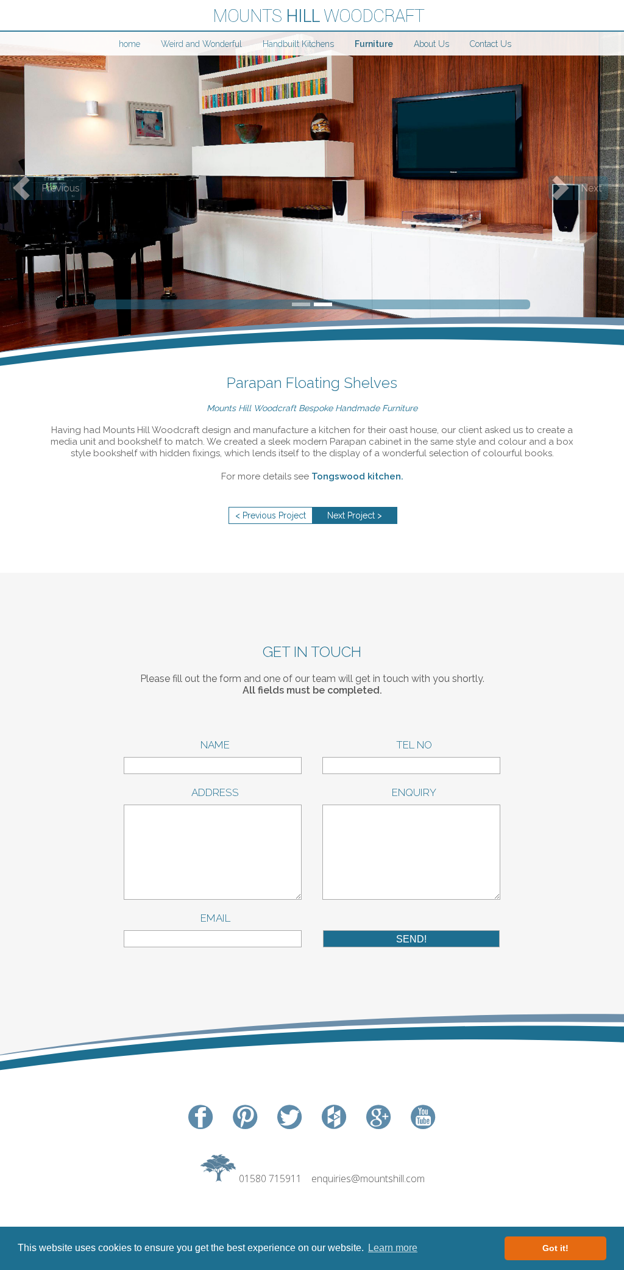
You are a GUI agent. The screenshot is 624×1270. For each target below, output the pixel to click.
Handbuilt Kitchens (298, 44)
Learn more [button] (392, 1248)
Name (213, 745)
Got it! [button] (555, 1248)
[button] (47, 188)
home (129, 44)
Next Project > (354, 515)
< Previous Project (270, 515)
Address (212, 792)
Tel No (411, 745)
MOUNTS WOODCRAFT (318, 16)
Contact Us (490, 44)
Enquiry (411, 792)
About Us (431, 44)
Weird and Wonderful (201, 44)
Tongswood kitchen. (357, 476)
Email (213, 918)
